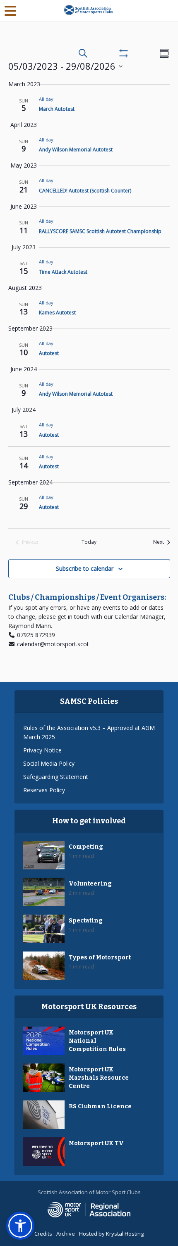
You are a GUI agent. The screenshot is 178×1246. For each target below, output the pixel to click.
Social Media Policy (49, 763)
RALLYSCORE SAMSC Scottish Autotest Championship (100, 231)
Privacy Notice (42, 750)
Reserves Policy (44, 790)
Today (89, 542)
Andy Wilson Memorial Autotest (76, 149)
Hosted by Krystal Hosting (111, 1233)
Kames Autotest (57, 312)
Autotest (49, 353)
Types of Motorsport (100, 957)
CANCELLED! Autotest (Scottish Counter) (85, 190)
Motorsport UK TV (96, 1143)
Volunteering (90, 883)
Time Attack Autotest (63, 271)
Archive (65, 1233)
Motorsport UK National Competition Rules (97, 1041)
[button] (20, 1226)
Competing (86, 846)
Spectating (86, 920)
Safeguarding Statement (55, 777)
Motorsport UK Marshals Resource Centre (99, 1078)
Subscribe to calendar (84, 568)
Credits (43, 1233)
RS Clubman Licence (100, 1106)
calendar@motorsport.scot (53, 644)
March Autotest (57, 108)
